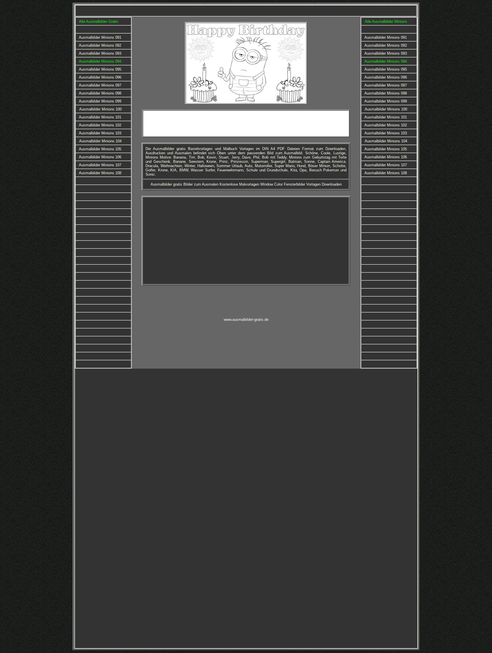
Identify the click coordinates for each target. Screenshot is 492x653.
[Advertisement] (246, 123)
